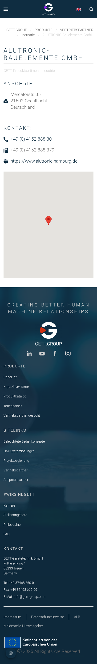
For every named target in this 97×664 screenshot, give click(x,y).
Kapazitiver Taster (17, 387)
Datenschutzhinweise (47, 617)
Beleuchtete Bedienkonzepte (24, 441)
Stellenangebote (15, 515)
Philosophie (12, 524)
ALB (77, 617)
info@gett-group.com (29, 597)
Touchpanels (13, 406)
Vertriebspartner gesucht (22, 415)
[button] (6, 9)
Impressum (12, 617)
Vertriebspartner (16, 470)
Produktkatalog (15, 396)
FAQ (6, 534)
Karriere (9, 505)
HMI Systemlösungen (19, 451)
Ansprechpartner (16, 480)
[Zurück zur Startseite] (48, 9)
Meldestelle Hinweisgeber (23, 626)
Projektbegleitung (16, 460)
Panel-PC (10, 377)
